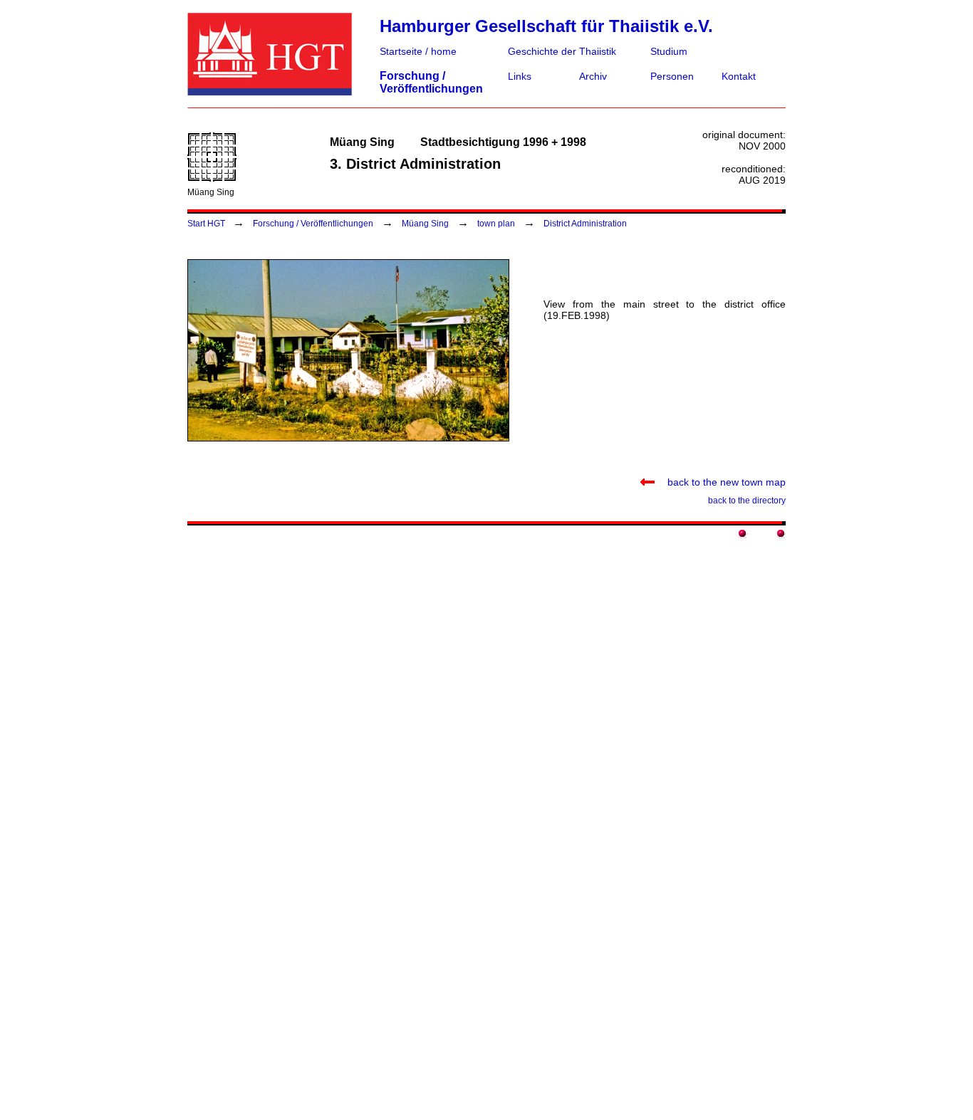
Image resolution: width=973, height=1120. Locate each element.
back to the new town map (720, 482)
